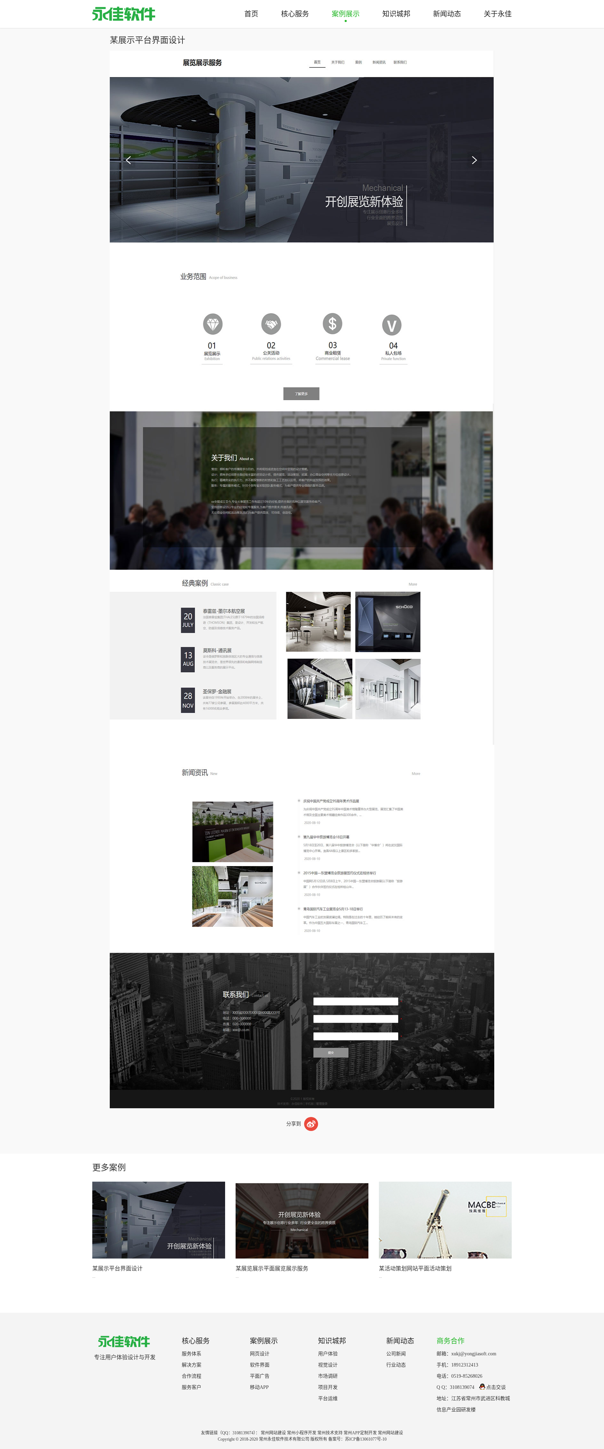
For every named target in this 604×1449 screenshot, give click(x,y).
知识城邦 (396, 14)
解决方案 (191, 1365)
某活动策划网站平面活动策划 (415, 1268)
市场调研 (328, 1376)
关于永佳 (498, 14)
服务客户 (191, 1387)
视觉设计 (328, 1365)
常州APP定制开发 (360, 1432)
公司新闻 (396, 1353)
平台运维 (328, 1398)
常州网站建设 (273, 1432)
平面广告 (259, 1376)
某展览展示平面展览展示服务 (272, 1268)
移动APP (259, 1387)
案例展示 (346, 14)
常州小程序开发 (301, 1432)
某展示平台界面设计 (117, 1268)
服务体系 (191, 1353)
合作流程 (191, 1376)
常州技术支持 (330, 1432)
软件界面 (259, 1365)
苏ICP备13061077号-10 (366, 1439)
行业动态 (396, 1365)
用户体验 (328, 1353)
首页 (251, 14)
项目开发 (328, 1387)
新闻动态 (447, 14)
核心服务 (295, 14)
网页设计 (259, 1353)
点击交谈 (496, 1387)
